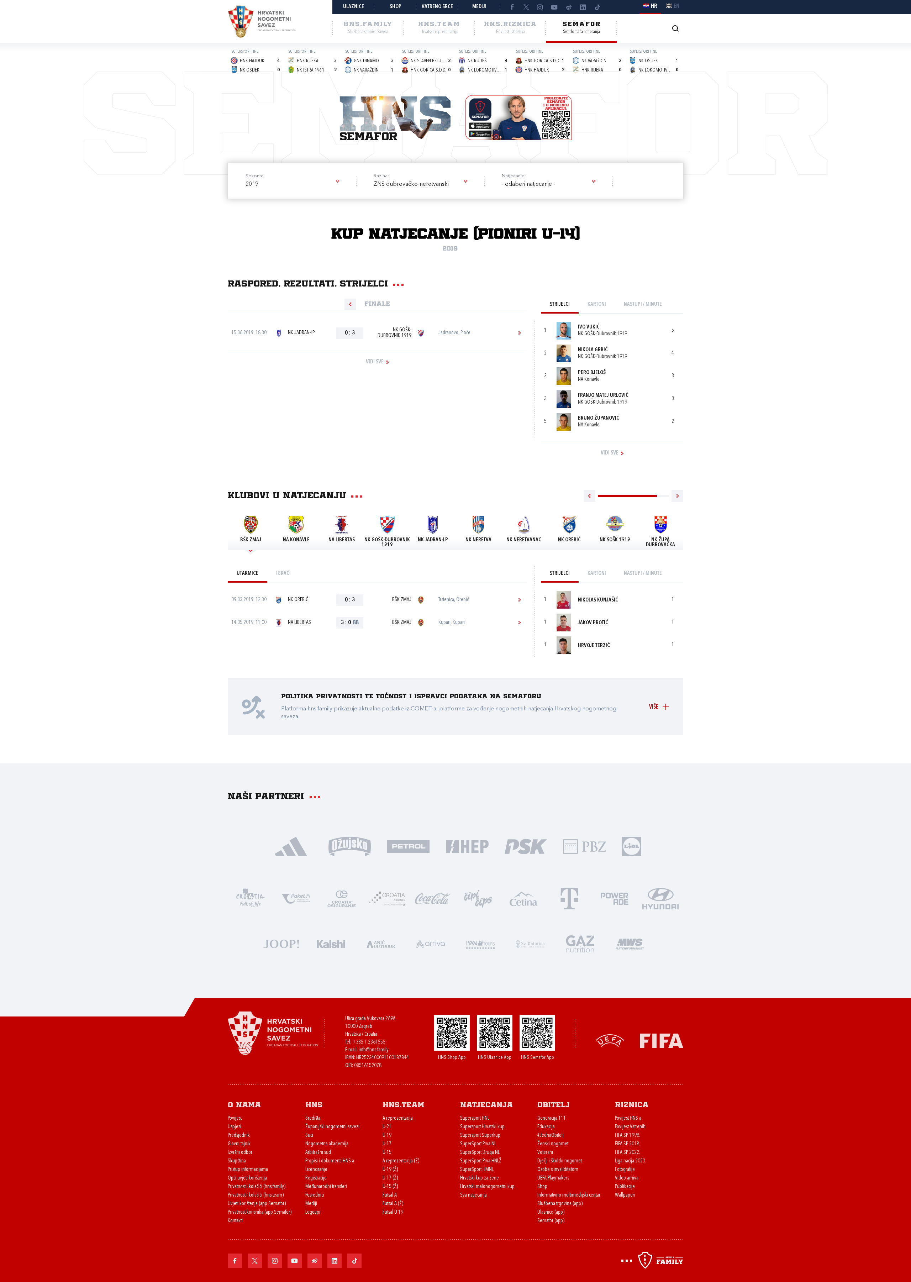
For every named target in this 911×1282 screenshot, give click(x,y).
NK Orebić (298, 600)
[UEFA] (610, 1040)
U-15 (387, 1152)
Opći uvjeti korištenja (247, 1178)
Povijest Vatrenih (630, 1127)
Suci (309, 1135)
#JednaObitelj (550, 1135)
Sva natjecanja (473, 1195)
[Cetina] (524, 898)
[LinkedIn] (583, 7)
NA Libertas (299, 622)
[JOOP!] (281, 943)
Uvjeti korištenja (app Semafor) (257, 1204)
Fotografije (625, 1169)
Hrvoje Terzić (594, 645)
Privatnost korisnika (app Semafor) (259, 1212)
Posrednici (314, 1195)
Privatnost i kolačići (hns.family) (256, 1186)
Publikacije (625, 1186)
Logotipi (312, 1212)
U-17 (387, 1144)
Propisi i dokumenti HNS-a (329, 1161)
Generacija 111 (551, 1118)
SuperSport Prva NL (478, 1144)
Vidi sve (375, 362)
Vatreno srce (437, 7)
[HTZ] (250, 898)
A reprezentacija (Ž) (401, 1161)
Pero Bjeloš (592, 372)
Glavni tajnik (239, 1144)
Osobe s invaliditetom (557, 1169)
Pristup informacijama (248, 1169)
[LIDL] (631, 846)
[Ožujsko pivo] (349, 846)
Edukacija (546, 1127)
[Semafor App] (518, 117)
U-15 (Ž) (390, 1186)
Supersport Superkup (480, 1135)
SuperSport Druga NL (480, 1152)
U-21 (387, 1127)
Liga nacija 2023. (630, 1161)
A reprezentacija (398, 1118)
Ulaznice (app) (550, 1212)
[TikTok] (597, 7)
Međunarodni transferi (326, 1186)
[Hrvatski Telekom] (569, 898)
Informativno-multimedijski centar (568, 1195)
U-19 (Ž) (390, 1169)
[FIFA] (661, 1040)
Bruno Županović (598, 418)
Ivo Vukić (589, 327)
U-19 (387, 1135)
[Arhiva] (675, 28)
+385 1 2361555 (368, 1042)
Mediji (479, 7)
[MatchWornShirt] (630, 943)
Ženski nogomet (552, 1144)
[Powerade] (615, 898)
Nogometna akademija (326, 1144)
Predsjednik (239, 1135)
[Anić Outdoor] (381, 943)
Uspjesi (234, 1127)
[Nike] (291, 846)
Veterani (545, 1152)
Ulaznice (353, 7)
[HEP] (467, 846)
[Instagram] (540, 7)
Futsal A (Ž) (393, 1204)
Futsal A (390, 1195)
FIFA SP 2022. (627, 1152)
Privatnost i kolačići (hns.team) (256, 1195)
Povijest (235, 1118)
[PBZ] (584, 846)
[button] (292, 184)
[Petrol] (408, 846)
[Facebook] (512, 7)
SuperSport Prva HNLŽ (480, 1161)
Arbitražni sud (318, 1152)
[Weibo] (569, 7)
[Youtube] (554, 7)
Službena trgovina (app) (560, 1204)
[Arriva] (431, 943)
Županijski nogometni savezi (332, 1127)
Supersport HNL (474, 1118)
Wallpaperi (625, 1195)
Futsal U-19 (393, 1212)
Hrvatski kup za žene (479, 1178)
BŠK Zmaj (401, 600)
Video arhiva (626, 1178)
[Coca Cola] (433, 898)
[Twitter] (526, 7)
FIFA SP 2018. (627, 1144)
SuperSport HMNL (477, 1169)
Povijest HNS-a (628, 1118)
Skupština (237, 1161)
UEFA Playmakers (553, 1178)
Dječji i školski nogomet (559, 1161)
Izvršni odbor (240, 1152)
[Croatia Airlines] (387, 898)
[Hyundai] (660, 898)
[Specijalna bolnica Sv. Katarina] (530, 943)
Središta (312, 1118)
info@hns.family (374, 1050)
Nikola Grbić (593, 350)
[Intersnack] (478, 898)
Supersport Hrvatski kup (482, 1127)
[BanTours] (480, 943)
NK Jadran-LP (301, 333)
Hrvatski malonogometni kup (487, 1186)
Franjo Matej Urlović (603, 395)
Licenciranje (316, 1169)
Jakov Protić (593, 623)
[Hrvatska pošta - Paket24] (296, 898)
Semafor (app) (550, 1221)
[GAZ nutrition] (580, 943)
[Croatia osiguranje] (341, 898)
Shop (395, 7)
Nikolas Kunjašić (598, 600)
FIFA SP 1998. (627, 1135)
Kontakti (235, 1221)
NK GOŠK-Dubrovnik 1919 (394, 332)
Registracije (316, 1178)
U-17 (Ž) (390, 1178)
